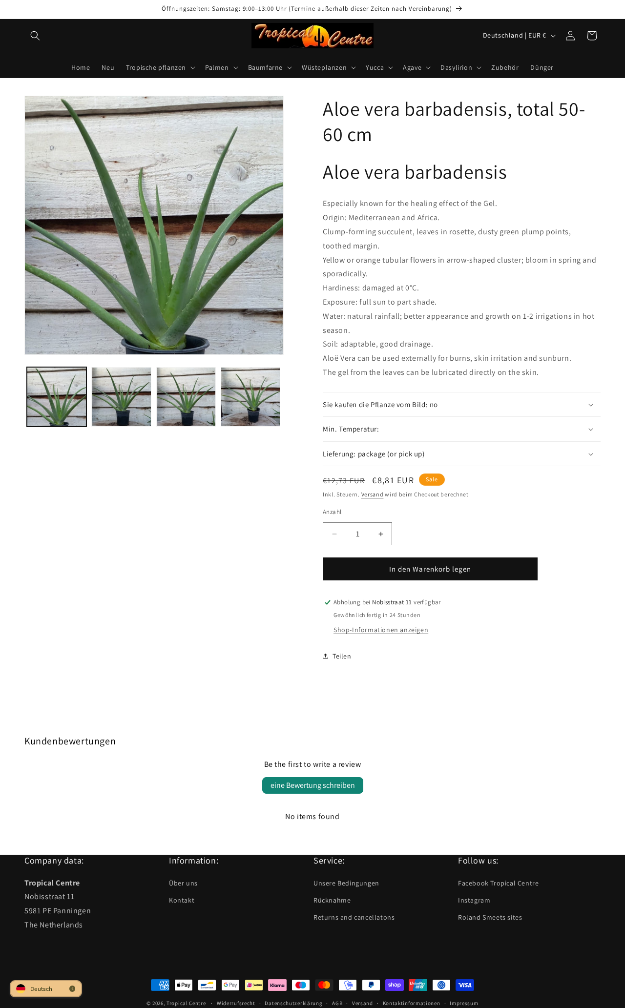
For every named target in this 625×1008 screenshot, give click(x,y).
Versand (372, 494)
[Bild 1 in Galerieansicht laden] (56, 397)
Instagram (474, 900)
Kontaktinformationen (411, 1002)
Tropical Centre (186, 1003)
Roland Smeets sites (490, 917)
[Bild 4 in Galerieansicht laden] (250, 397)
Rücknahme (332, 900)
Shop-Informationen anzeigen (380, 629)
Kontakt (181, 900)
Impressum (464, 1002)
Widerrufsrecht (236, 1002)
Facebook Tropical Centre (498, 882)
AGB (337, 1002)
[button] (35, 35)
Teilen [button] (342, 656)
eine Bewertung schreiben (313, 785)
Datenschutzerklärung (293, 1002)
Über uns (183, 882)
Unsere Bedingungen (346, 882)
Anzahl (332, 512)
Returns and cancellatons (354, 917)
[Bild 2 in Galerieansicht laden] (121, 397)
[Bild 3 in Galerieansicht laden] (186, 397)
